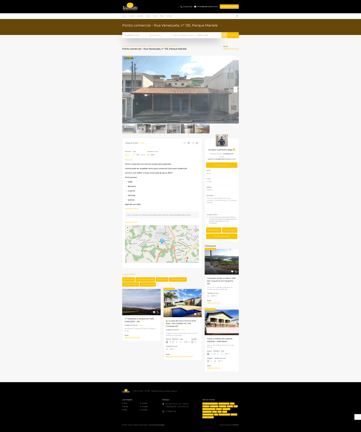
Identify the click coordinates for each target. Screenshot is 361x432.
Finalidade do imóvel (131, 284)
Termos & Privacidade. (157, 425)
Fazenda (223, 406)
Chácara (206, 406)
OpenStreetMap (189, 262)
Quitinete (226, 409)
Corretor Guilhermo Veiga (220, 150)
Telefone (209, 187)
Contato (169, 16)
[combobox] (135, 35)
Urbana (234, 414)
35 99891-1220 (171, 411)
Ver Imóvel (221, 269)
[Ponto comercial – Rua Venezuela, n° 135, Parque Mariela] (162, 241)
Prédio (219, 409)
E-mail (208, 179)
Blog (161, 16)
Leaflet (182, 262)
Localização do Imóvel (177, 279)
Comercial (214, 406)
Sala (219, 412)
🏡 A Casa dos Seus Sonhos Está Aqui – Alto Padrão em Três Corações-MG (181, 323)
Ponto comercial (209, 409)
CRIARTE (235, 425)
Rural (214, 412)
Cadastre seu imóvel (229, 6)
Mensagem (210, 195)
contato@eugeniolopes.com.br (207, 6)
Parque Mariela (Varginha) (169, 46)
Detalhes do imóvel (141, 310)
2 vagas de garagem (210, 403)
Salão (225, 412)
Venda (148, 16)
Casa (232, 403)
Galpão (229, 406)
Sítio (216, 414)
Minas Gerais (140, 46)
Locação (140, 16)
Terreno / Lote (224, 414)
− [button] (127, 230)
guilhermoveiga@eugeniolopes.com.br (222, 159)
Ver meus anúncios (222, 165)
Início (124, 16)
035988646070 (228, 154)
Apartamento (224, 403)
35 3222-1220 (187, 6)
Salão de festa (208, 414)
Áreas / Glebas (208, 417)
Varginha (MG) (153, 46)
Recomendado (128, 279)
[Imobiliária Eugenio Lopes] (130, 10)
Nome (208, 170)
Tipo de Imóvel (162, 279)
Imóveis (131, 16)
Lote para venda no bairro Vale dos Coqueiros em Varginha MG (221, 281)
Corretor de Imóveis (147, 284)
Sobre (155, 16)
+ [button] (127, 228)
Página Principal (128, 46)
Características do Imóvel (145, 279)
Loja (235, 406)
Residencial (207, 412)
